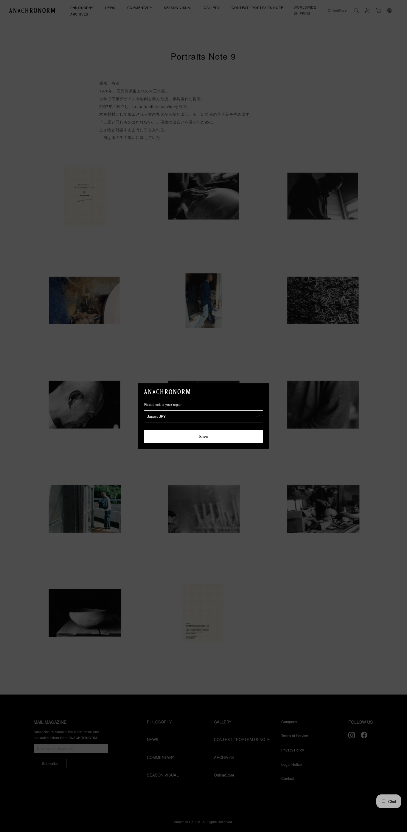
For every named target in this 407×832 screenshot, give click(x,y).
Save (203, 436)
